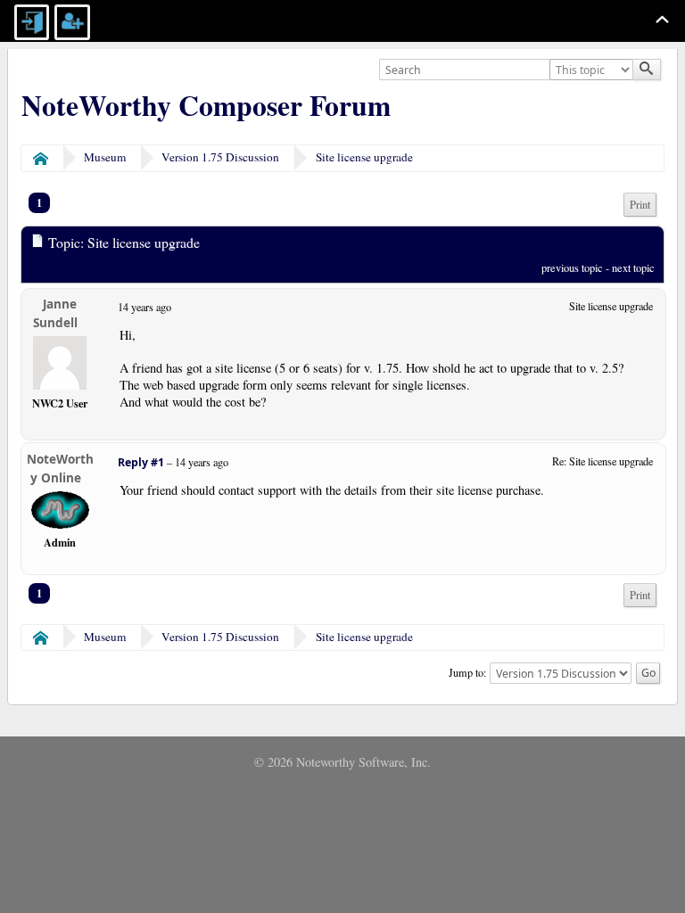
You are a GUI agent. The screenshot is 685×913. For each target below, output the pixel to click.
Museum (105, 157)
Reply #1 (141, 462)
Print (640, 204)
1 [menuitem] (39, 202)
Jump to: (467, 671)
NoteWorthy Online (60, 468)
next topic (633, 267)
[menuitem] (639, 205)
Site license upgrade (364, 157)
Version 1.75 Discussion (220, 157)
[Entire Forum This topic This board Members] (593, 70)
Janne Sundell (55, 313)
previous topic (572, 267)
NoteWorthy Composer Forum (206, 105)
